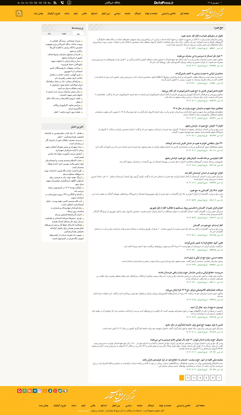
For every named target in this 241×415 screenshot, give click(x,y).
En (22, 3)
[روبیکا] (65, 391)
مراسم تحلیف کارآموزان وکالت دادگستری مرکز (67, 107)
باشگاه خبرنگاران (112, 3)
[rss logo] (55, 3)
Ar (18, 3)
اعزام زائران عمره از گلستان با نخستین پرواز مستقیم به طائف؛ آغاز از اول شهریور (186, 208)
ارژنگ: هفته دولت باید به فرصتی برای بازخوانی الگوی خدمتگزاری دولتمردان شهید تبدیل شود (65, 180)
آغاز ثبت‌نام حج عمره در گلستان (208, 225)
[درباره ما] (69, 2)
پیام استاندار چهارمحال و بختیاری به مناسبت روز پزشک (67, 209)
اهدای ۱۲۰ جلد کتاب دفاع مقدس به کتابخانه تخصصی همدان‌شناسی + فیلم (64, 135)
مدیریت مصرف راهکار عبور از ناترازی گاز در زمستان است (65, 142)
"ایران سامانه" (83, 410)
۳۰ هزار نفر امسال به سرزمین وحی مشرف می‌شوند (200, 56)
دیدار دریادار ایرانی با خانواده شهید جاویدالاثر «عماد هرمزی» (66, 63)
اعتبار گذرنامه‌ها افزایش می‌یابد (68, 214)
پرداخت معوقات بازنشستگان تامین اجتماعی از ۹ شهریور (66, 70)
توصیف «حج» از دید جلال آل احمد (206, 307)
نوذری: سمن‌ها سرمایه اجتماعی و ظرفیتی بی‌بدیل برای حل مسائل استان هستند (64, 220)
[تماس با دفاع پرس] (62, 2)
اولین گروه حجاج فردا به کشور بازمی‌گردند (203, 243)
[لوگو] (210, 19)
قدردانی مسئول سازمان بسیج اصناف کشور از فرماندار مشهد (65, 56)
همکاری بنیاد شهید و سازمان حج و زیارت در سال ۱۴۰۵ (198, 108)
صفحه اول (200, 406)
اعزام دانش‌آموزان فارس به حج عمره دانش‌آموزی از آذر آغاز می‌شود (192, 91)
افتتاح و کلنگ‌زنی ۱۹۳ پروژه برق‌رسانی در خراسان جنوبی (64, 196)
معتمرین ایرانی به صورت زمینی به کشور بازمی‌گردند (199, 73)
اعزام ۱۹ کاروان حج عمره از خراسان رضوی (204, 126)
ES (31, 3)
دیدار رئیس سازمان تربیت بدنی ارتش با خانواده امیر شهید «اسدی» (64, 93)
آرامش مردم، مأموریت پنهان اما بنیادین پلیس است (66, 155)
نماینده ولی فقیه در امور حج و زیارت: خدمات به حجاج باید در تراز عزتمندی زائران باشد (182, 360)
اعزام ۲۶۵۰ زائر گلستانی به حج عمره (206, 190)
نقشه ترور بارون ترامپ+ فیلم (67, 112)
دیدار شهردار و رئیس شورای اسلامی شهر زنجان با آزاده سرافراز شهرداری (65, 148)
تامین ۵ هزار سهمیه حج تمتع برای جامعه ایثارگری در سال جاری (194, 325)
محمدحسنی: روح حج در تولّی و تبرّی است (203, 258)
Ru (49, 3)
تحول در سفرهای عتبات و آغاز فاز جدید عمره (202, 36)
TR (44, 3)
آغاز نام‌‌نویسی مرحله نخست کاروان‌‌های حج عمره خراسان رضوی (194, 158)
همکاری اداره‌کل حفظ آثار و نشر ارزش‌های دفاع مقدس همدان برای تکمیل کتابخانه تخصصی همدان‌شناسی (64, 228)
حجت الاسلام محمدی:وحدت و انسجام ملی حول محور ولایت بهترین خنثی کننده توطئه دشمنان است (64, 163)
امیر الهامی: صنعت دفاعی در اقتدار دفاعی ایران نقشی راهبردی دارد (66, 76)
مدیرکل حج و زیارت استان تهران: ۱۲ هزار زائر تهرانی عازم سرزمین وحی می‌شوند (186, 340)
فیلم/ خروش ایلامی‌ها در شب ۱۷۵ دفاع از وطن (64, 100)
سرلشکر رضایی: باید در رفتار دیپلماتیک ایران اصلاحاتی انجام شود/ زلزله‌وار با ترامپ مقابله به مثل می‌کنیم (64, 84)
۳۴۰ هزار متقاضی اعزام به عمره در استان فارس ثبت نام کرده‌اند (194, 143)
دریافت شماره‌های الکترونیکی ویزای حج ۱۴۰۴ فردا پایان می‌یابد (194, 290)
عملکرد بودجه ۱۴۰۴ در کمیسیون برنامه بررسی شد (66, 189)
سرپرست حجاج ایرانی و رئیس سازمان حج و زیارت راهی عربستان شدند (190, 272)
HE (35, 3)
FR (40, 3)
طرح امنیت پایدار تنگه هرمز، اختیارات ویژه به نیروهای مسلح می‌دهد (64, 172)
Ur (27, 3)
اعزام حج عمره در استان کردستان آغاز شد (204, 173)
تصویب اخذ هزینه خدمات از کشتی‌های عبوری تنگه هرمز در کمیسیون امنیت (66, 237)
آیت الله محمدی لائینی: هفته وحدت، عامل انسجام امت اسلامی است (65, 203)
